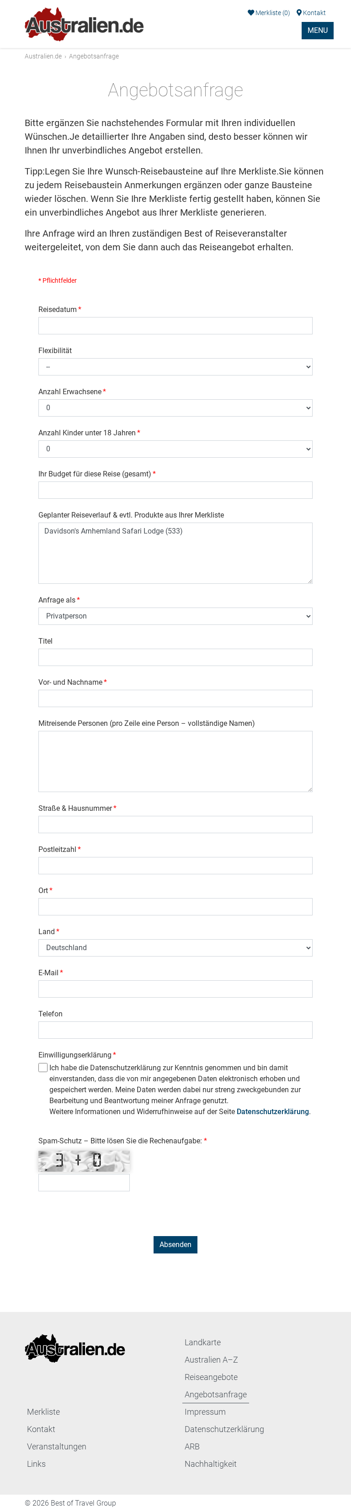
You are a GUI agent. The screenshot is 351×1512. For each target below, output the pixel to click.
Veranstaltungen (56, 1446)
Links (36, 1464)
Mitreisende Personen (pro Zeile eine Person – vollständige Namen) (146, 723)
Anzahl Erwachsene (72, 391)
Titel (45, 641)
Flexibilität (55, 350)
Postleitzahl (59, 849)
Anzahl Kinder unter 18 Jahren (89, 432)
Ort (45, 890)
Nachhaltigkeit (211, 1464)
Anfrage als (59, 600)
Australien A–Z (211, 1359)
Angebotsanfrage (216, 1394)
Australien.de (43, 56)
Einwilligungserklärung (77, 1055)
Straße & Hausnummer (77, 808)
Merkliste (272, 13)
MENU (318, 30)
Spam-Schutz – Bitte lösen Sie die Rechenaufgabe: (121, 1141)
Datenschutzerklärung (273, 1111)
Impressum (205, 1412)
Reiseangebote (211, 1377)
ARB (192, 1446)
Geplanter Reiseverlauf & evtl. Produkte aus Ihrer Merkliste (131, 515)
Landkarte (203, 1342)
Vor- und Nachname (72, 682)
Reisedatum (59, 309)
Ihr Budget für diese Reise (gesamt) (97, 474)
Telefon (50, 1014)
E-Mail (50, 972)
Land (48, 931)
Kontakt (314, 13)
